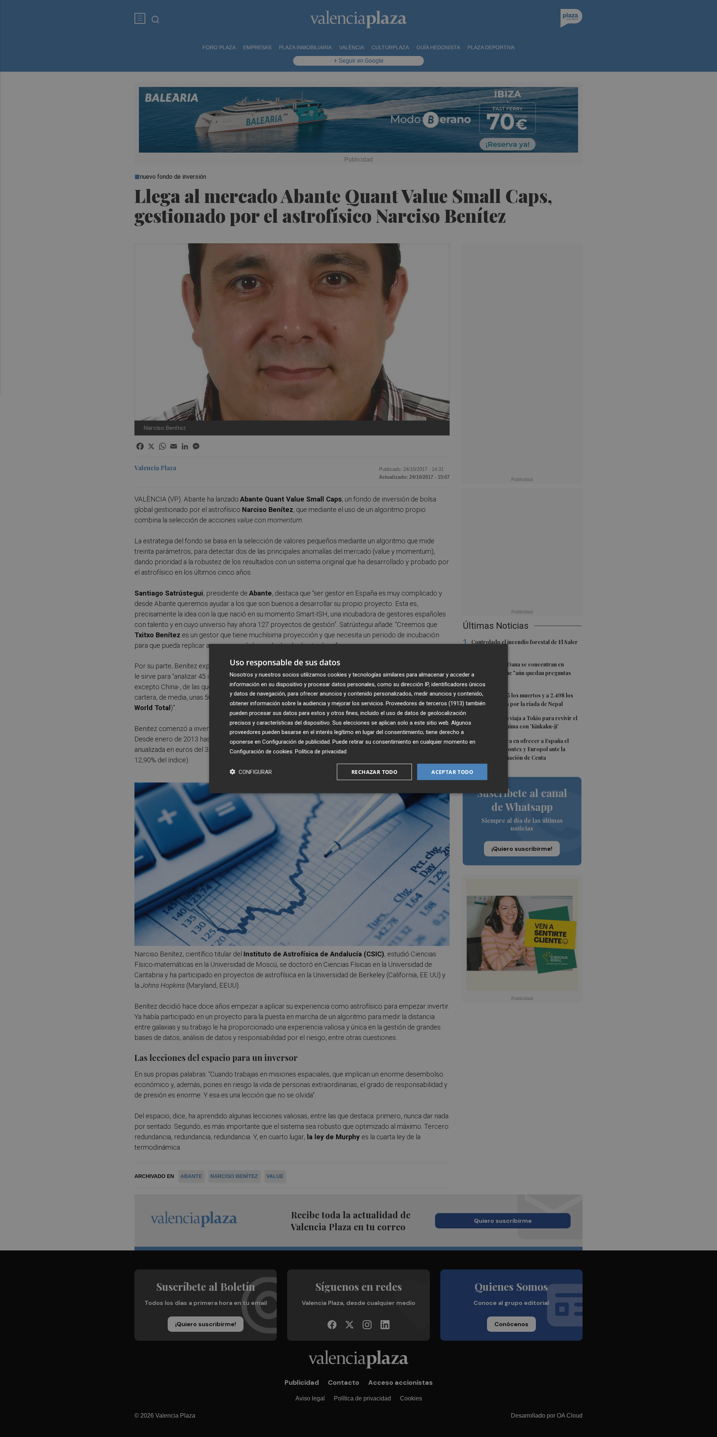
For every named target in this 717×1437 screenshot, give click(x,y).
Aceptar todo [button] (452, 771)
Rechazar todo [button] (374, 771)
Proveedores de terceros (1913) (425, 703)
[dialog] (358, 718)
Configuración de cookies (261, 751)
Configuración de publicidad (296, 741)
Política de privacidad (321, 751)
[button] (251, 772)
